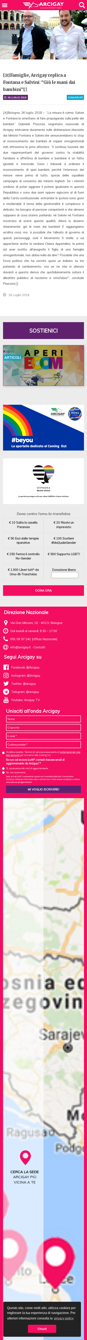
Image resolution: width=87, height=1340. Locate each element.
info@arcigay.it (20, 647)
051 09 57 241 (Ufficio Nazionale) (33, 639)
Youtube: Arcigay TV (25, 700)
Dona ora (43, 590)
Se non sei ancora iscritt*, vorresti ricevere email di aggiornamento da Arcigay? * (35, 761)
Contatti (39, 647)
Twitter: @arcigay (23, 684)
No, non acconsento (15, 772)
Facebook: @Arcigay (25, 667)
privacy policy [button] (64, 1318)
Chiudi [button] (42, 1328)
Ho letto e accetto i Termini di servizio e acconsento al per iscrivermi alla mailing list (43, 754)
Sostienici (43, 330)
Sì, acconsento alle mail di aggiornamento (27, 768)
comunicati (75, 97)
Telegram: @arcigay (25, 692)
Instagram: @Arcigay (25, 675)
